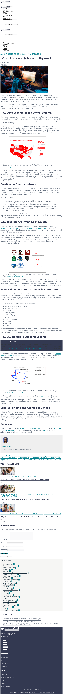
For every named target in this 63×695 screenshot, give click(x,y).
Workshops (7, 15)
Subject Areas (24, 477)
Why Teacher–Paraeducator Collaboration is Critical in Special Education (30, 517)
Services (3, 660)
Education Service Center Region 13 (41, 693)
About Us (6, 19)
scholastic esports (27, 460)
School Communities (26, 54)
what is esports (55, 460)
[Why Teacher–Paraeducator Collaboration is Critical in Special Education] (7, 512)
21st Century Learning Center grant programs (25, 348)
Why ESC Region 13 (7, 677)
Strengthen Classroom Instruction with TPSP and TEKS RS (24, 499)
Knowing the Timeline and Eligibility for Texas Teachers (22, 620)
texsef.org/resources (11, 167)
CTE (31, 458)
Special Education (52, 514)
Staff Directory (5, 687)
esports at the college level (50, 458)
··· (3, 21)
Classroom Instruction (32, 494)
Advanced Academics (10, 494)
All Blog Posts (8, 11)
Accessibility (37, 690)
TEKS (39, 54)
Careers (3, 683)
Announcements (8, 54)
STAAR (5, 13)
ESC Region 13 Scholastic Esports (31, 428)
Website (3, 550)
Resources (4, 663)
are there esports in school (46, 456)
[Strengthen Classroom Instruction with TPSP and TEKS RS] (7, 492)
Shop (5, 17)
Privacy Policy (26, 690)
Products (3, 666)
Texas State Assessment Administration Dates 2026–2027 (24, 480)
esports (36, 458)
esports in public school (9, 460)
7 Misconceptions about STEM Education (17, 625)
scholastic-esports (41, 460)
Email (3, 546)
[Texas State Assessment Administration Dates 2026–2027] (7, 475)
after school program (8, 456)
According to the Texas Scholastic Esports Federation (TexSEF (24, 228)
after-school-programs (27, 456)
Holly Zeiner (6, 446)
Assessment (5, 477)
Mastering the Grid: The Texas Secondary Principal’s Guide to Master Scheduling (30, 623)
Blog (2, 680)
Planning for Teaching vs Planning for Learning (19, 621)
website (45, 430)
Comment (5, 539)
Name (3, 543)
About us (3, 674)
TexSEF (41, 396)
